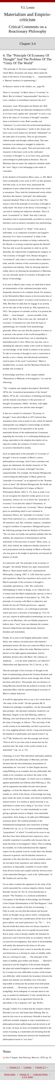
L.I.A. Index (27, 1077)
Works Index (10, 1074)
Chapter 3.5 (40, 1067)
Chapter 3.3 (14, 1067)
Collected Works (40, 1074)
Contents (27, 1067)
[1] (7, 738)
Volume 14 (24, 1074)
